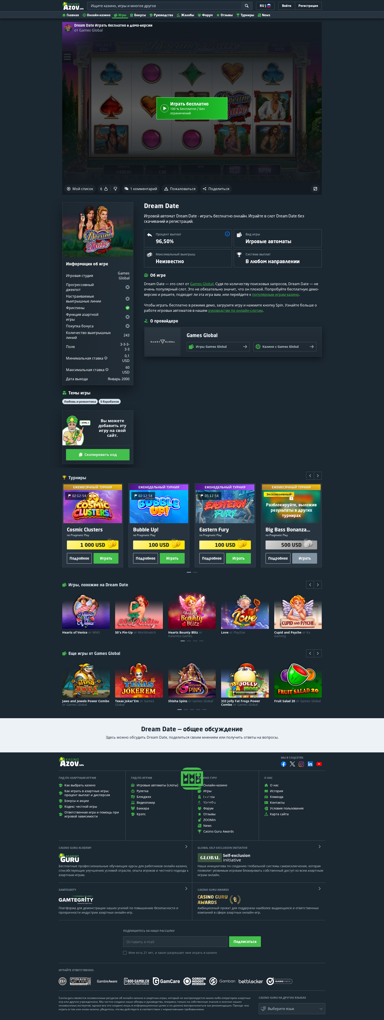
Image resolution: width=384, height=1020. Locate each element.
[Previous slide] (310, 476)
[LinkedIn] (310, 764)
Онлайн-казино (98, 15)
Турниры (247, 15)
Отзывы (227, 15)
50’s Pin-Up (135, 632)
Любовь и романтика (80, 402)
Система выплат (258, 254)
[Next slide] (318, 476)
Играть (106, 558)
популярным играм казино (275, 294)
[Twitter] (292, 764)
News (266, 15)
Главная (73, 15)
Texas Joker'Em (134, 702)
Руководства (163, 15)
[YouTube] (319, 764)
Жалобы (187, 15)
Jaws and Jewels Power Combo (85, 702)
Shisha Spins (190, 701)
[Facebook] (283, 764)
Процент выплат (168, 234)
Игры (122, 15)
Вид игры (253, 234)
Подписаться (245, 941)
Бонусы (140, 15)
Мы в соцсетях (292, 758)
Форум (207, 15)
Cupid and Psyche (292, 634)
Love (233, 632)
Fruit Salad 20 (297, 701)
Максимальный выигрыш (175, 254)
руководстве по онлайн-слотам (235, 310)
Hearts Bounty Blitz (185, 634)
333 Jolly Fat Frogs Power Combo (240, 702)
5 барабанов (109, 402)
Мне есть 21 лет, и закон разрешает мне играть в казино (172, 952)
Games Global (202, 283)
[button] (216, 189)
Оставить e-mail (136, 938)
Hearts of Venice (81, 632)
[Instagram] (301, 764)
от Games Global (88, 30)
